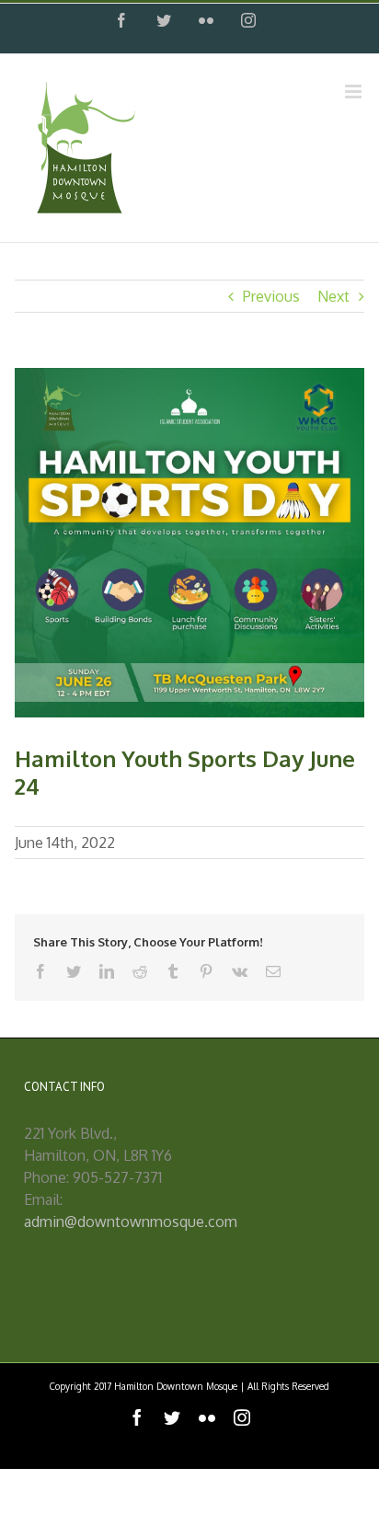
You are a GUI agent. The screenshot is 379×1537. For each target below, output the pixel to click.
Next (333, 296)
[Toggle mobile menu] (354, 91)
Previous (271, 296)
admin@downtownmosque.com (130, 1221)
